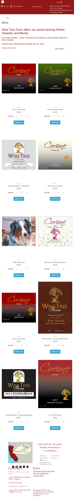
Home (3, 18)
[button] (29, 1)
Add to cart (19, 122)
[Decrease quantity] (17, 116)
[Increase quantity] (27, 116)
